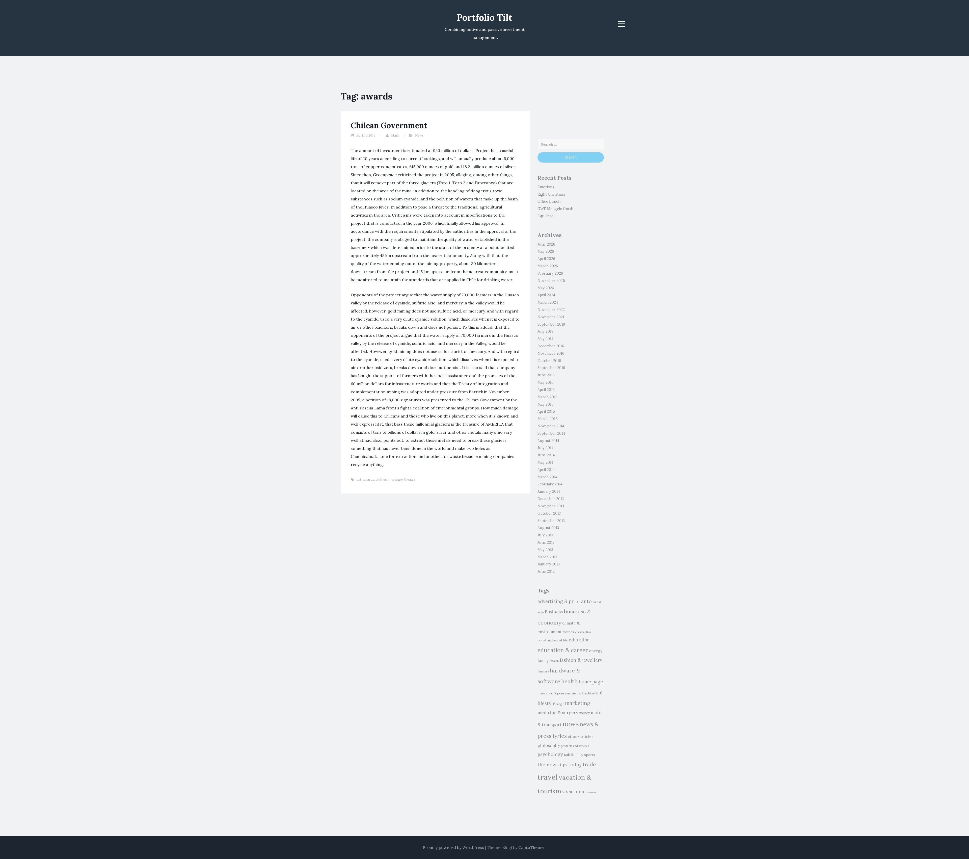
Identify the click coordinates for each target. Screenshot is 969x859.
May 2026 (545, 251)
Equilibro (545, 216)
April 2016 (546, 389)
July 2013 (545, 535)
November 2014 (550, 426)
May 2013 (545, 550)
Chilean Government (389, 125)
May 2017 (545, 338)
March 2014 (547, 477)
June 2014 (546, 455)
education (579, 640)
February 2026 (550, 273)
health (569, 681)
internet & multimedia (585, 693)
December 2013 (550, 499)
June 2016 (546, 375)
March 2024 (547, 302)
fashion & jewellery (581, 660)
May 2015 (545, 404)
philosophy (548, 745)
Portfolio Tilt (484, 17)
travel (547, 777)
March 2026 (547, 266)
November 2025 (551, 280)
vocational (574, 792)
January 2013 (548, 564)
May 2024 (545, 288)
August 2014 (548, 440)
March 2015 (547, 419)
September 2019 (551, 324)
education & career (562, 650)
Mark (395, 135)
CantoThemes (532, 847)
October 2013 (549, 513)
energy (595, 650)
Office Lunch (548, 201)
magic (560, 704)
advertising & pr (555, 601)
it (601, 692)
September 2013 (551, 520)
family (543, 660)
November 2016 (550, 353)
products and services (575, 746)
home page (591, 682)
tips (563, 765)
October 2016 (549, 360)
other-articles (580, 736)
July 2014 (545, 448)
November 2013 (550, 506)
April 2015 (546, 411)
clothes (381, 479)
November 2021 (550, 317)
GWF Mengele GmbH (555, 208)
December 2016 (550, 346)
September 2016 (551, 368)
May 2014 (545, 462)
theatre (409, 479)
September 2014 (551, 433)
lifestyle (546, 703)
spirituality (573, 754)
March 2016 (547, 397)
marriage (395, 479)
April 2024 (546, 295)
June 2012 (546, 571)
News (419, 135)
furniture (543, 671)
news (570, 723)
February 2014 (549, 484)
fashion (554, 661)
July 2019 (545, 331)
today (575, 764)
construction (583, 632)
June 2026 (546, 244)
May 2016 (545, 382)
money (584, 713)
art (359, 479)
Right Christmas (551, 194)
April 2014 (546, 469)
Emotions (545, 187)
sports (589, 755)
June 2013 (545, 542)
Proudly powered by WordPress (453, 847)
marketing (577, 703)
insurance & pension (553, 693)
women (591, 792)
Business (554, 612)
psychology (550, 754)
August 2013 (548, 528)
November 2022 (551, 309)
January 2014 (548, 491)
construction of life (552, 640)
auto (586, 601)
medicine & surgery (557, 712)
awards (368, 479)
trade (589, 764)
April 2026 (546, 258)
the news (548, 764)
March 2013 (547, 557)
